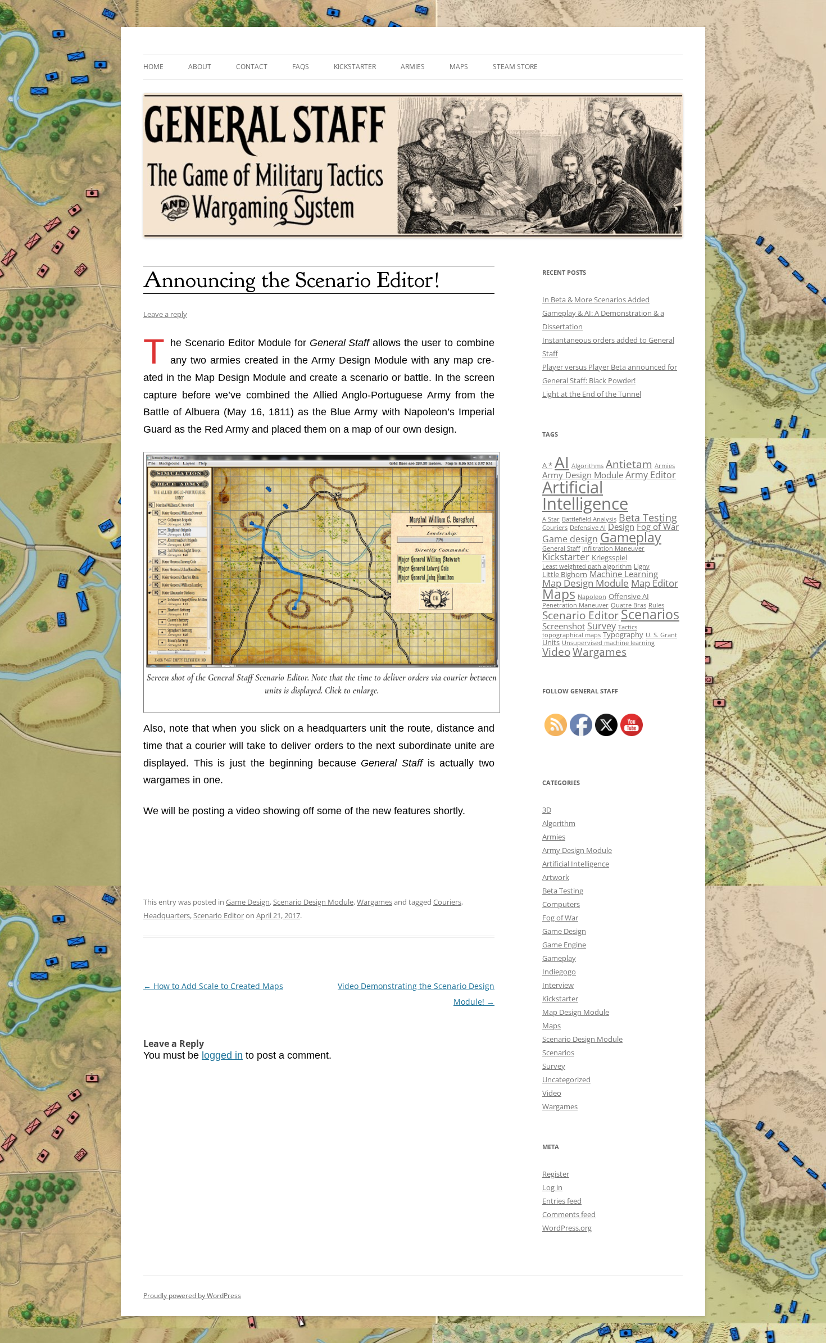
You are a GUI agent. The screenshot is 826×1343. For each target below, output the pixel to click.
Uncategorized (566, 1079)
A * (547, 465)
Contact (251, 66)
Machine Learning (623, 573)
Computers (561, 904)
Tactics (627, 627)
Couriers (447, 902)
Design (621, 526)
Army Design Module (582, 474)
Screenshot (563, 626)
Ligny (642, 566)
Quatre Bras (628, 605)
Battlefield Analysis (589, 519)
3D (546, 810)
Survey (601, 626)
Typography (623, 634)
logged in (222, 1055)
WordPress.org (567, 1228)
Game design (570, 539)
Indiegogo (559, 972)
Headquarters (166, 915)
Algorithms (587, 466)
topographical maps (571, 635)
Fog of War (658, 526)
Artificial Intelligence (585, 495)
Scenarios (650, 614)
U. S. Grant (661, 635)
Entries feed (562, 1201)
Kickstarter (355, 66)
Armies (413, 66)
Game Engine (564, 945)
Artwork (555, 877)
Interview (558, 985)
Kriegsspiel (609, 557)
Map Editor (654, 583)
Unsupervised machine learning (608, 643)
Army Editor (650, 475)
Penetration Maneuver (575, 605)
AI (562, 462)
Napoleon (592, 597)
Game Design (248, 902)
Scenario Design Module (313, 902)
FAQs (300, 66)
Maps (459, 66)
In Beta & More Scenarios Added (596, 299)
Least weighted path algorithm (587, 566)
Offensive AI (629, 596)
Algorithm (558, 823)
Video (556, 651)
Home (153, 66)
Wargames (374, 902)
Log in (552, 1187)
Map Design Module (585, 583)
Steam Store (515, 66)
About (199, 66)
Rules (656, 605)
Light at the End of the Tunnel (591, 394)
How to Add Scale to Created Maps (213, 986)
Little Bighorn (564, 574)
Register (555, 1174)
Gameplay (630, 537)
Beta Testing (648, 517)
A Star (551, 519)
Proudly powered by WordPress (192, 1295)
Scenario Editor (218, 915)
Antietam (629, 463)
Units (551, 642)
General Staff (561, 548)
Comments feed (569, 1214)
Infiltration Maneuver (613, 548)
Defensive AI (588, 528)
